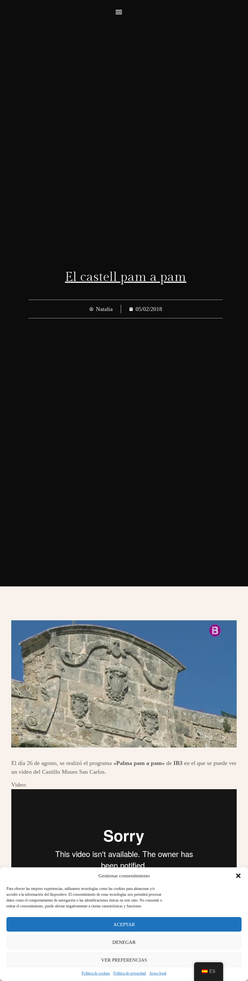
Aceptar (124, 924)
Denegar (124, 942)
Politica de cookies (96, 973)
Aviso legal (157, 973)
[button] (238, 876)
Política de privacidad (129, 973)
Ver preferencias (124, 960)
